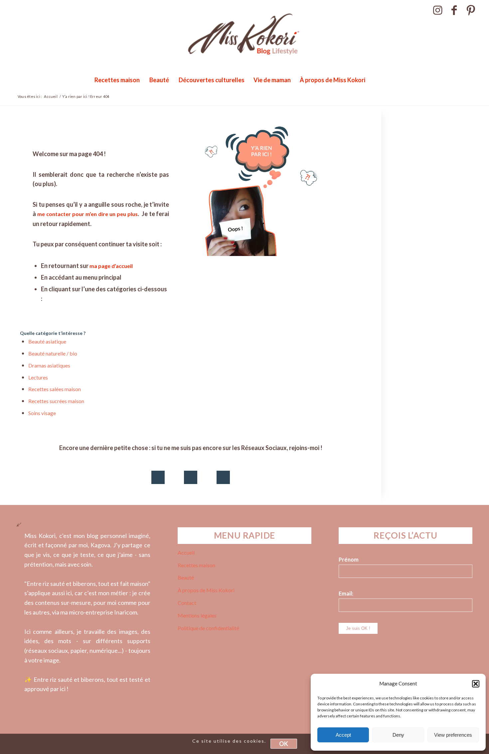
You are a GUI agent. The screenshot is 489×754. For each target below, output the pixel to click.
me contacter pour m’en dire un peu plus (87, 214)
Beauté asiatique (47, 341)
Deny (398, 735)
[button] (475, 683)
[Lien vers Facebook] (454, 10)
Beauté (186, 577)
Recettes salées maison (54, 389)
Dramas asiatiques (49, 365)
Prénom (349, 559)
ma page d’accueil (111, 266)
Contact (187, 603)
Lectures (38, 377)
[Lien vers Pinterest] (471, 10)
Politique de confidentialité (208, 628)
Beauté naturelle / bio (52, 353)
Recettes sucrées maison (56, 401)
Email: (346, 593)
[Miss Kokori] (244, 42)
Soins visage (42, 413)
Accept (343, 735)
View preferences (453, 735)
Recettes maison (196, 565)
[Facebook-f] (190, 477)
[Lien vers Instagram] (437, 10)
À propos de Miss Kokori (206, 590)
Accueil (186, 552)
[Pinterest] (223, 477)
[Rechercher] (384, 80)
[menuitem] (117, 80)
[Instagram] (158, 477)
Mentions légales (197, 615)
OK (283, 744)
